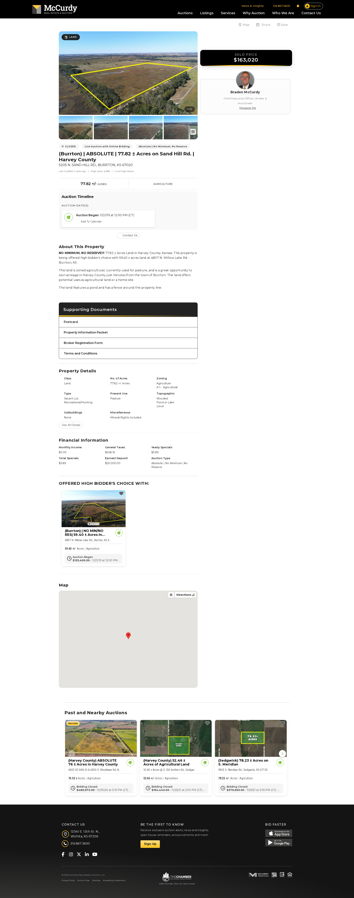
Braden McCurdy (245, 92)
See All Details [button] (71, 425)
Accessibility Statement (114, 880)
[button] (128, 235)
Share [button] (265, 25)
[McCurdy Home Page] (54, 8)
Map (246, 25)
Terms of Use (83, 880)
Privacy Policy (68, 880)
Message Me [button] (247, 108)
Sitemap (96, 880)
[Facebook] (63, 854)
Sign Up (150, 844)
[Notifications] (298, 6)
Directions (184, 594)
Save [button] (284, 25)
